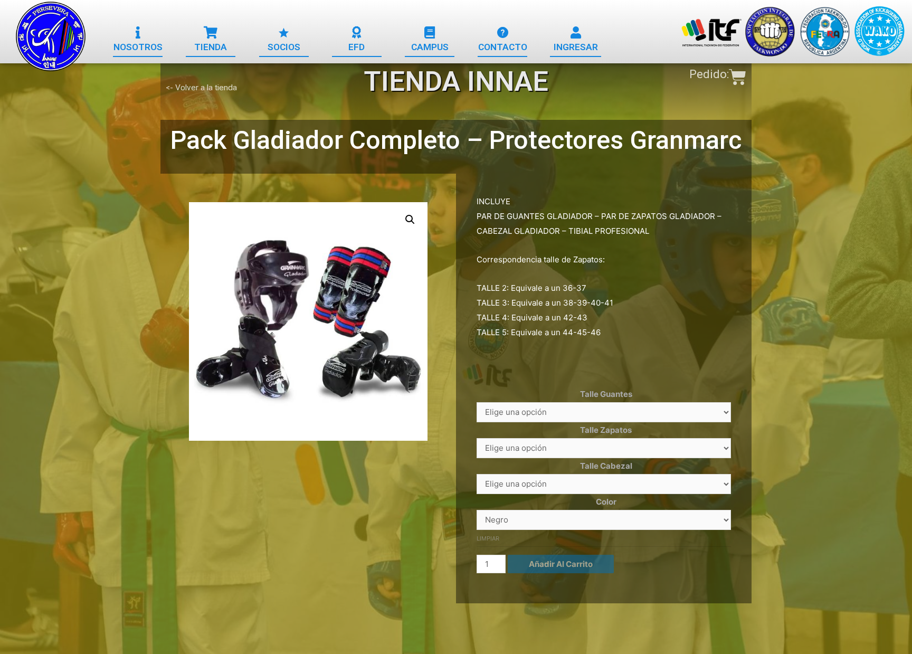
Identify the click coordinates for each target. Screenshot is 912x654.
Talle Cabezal (606, 466)
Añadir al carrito (561, 564)
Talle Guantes (606, 394)
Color (606, 502)
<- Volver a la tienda (201, 87)
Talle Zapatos (606, 430)
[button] (138, 47)
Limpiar (488, 538)
